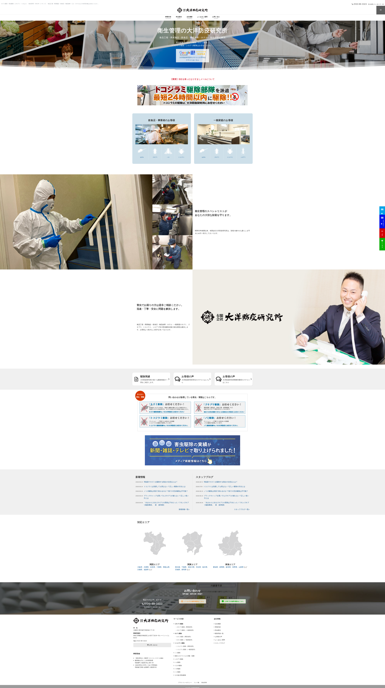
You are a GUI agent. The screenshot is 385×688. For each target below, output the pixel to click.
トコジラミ (181, 157)
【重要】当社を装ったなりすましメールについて (192, 79)
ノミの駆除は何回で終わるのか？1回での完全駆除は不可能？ (166, 491)
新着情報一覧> (184, 509)
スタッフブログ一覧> (242, 509)
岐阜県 (228, 567)
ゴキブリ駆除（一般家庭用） (185, 630)
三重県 (159, 567)
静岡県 (221, 567)
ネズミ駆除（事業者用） (184, 636)
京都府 (139, 570)
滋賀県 (146, 570)
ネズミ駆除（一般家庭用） (184, 640)
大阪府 (139, 567)
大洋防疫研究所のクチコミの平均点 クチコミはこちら (192, 58)
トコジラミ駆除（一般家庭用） (186, 649)
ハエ (168, 157)
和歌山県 (166, 567)
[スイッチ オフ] (380, 10)
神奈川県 (191, 567)
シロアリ (243, 157)
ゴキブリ (155, 157)
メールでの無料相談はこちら (194, 601)
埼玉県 (198, 567)
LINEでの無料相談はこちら (234, 601)
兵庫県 (146, 567)
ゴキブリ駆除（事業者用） (184, 627)
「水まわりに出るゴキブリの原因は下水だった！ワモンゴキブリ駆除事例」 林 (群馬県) (166, 504)
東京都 (177, 567)
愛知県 (215, 567)
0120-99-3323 (142, 641)
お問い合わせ (153, 645)
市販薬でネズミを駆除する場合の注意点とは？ (160, 482)
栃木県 (204, 567)
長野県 (234, 567)
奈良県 (152, 567)
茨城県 (177, 570)
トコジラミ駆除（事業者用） (185, 646)
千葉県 (184, 567)
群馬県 (184, 570)
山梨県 (241, 567)
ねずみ (142, 157)
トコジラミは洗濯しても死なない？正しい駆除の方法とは (164, 486)
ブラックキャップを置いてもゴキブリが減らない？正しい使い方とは (166, 497)
